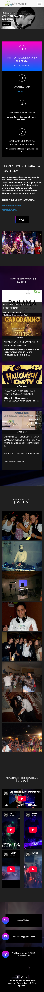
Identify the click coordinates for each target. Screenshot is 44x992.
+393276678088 (24, 920)
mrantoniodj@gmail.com (24, 937)
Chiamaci (6, 24)
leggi (22, 219)
